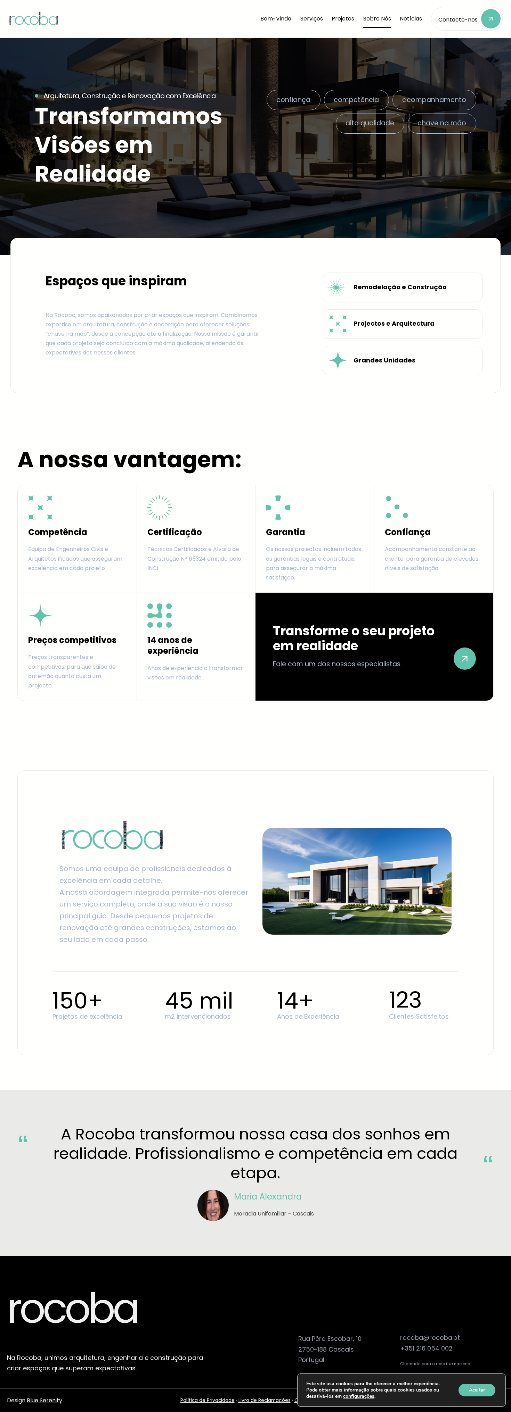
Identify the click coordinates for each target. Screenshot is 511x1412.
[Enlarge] (155, 828)
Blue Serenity (44, 1400)
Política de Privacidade (207, 1400)
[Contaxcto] (466, 18)
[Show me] (374, 647)
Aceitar (477, 1390)
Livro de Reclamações (264, 1400)
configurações (358, 1396)
